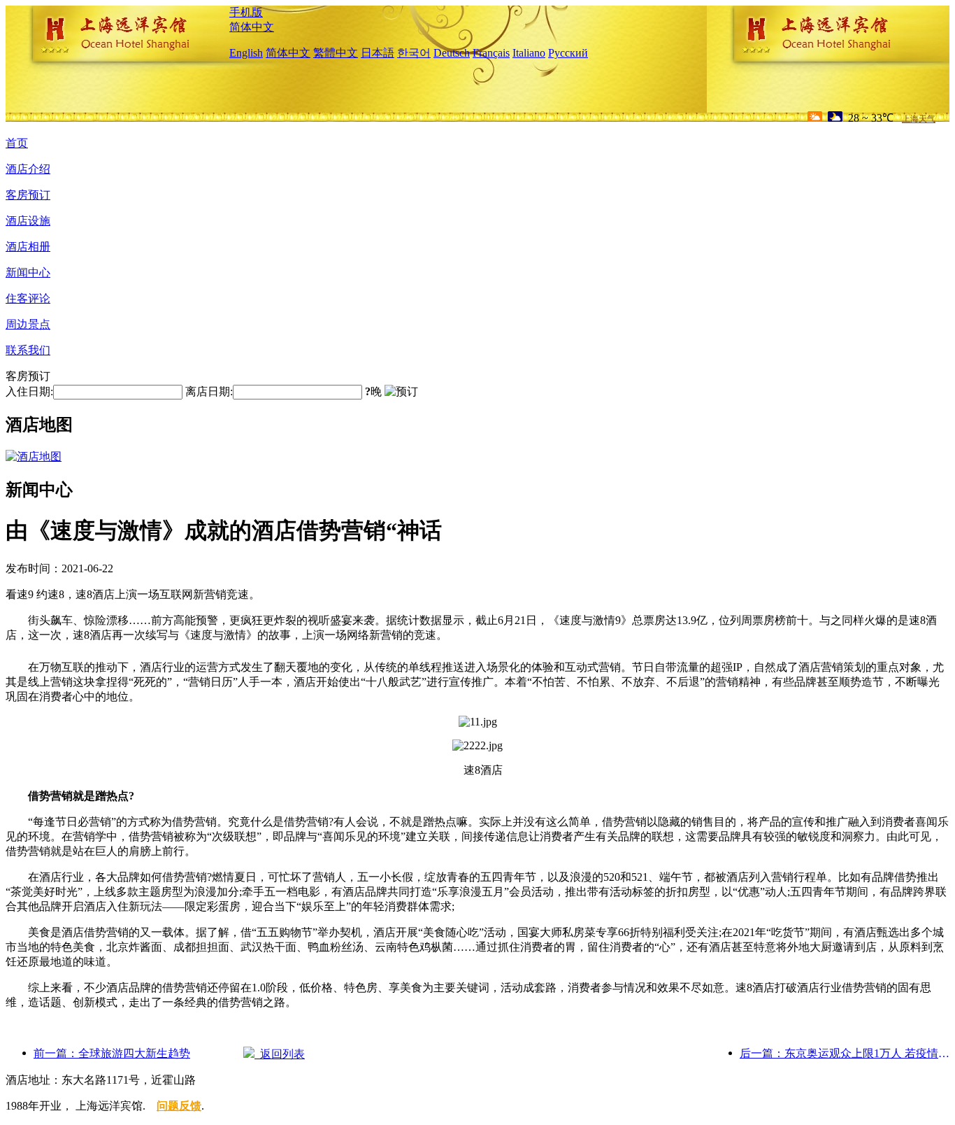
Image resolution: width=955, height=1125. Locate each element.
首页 (17, 143)
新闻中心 (28, 272)
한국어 (414, 53)
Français (491, 53)
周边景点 (28, 324)
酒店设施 (28, 221)
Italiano (528, 53)
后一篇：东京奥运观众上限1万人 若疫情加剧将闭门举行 (844, 1053)
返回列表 (279, 1054)
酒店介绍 (28, 169)
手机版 (246, 12)
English (246, 53)
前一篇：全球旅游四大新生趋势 (112, 1053)
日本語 (377, 53)
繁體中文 (335, 53)
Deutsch (451, 53)
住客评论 (28, 298)
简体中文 (251, 27)
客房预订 (28, 195)
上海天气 (918, 119)
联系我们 (28, 350)
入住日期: (29, 391)
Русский (568, 53)
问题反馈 (179, 1106)
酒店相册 (28, 247)
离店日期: (209, 391)
